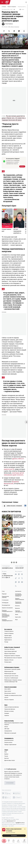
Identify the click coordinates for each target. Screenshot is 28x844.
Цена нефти (7, 689)
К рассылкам (9, 782)
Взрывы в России (8, 660)
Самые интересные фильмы (11, 707)
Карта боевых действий (10, 651)
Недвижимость (8, 738)
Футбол (6, 754)
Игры (16, 619)
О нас (3, 591)
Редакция (4, 593)
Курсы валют (7, 691)
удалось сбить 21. (18, 459)
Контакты (17, 605)
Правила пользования (7, 607)
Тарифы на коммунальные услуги (13, 695)
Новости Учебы (9, 720)
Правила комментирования (19, 599)
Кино (5, 705)
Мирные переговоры (9, 653)
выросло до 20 (9, 469)
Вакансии (17, 608)
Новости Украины (12, 6)
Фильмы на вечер (9, 711)
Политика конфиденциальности (7, 611)
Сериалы (6, 715)
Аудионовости (8, 639)
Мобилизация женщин (10, 673)
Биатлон (6, 758)
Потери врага (7, 662)
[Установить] (14, 832)
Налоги (6, 697)
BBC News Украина (13, 27)
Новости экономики (10, 687)
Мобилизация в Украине (11, 667)
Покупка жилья (8, 742)
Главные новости (8, 631)
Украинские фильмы (9, 709)
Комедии (6, 713)
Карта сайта (18, 617)
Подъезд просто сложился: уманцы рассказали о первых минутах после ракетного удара (22, 6)
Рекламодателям (6, 605)
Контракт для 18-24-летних (11, 675)
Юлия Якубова (9, 23)
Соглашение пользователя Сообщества (18, 594)
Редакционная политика (5, 597)
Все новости (8, 629)
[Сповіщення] (26, 2)
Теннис (6, 756)
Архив (16, 614)
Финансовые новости (9, 693)
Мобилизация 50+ (8, 671)
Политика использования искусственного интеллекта (5, 616)
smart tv (6, 797)
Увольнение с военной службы (12, 669)
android (6, 793)
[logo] (7, 2)
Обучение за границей (10, 733)
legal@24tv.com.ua (20, 822)
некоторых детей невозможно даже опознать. (14, 474)
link (15, 574)
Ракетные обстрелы (9, 649)
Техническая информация (18, 603)
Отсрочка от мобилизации (11, 677)
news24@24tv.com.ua (7, 568)
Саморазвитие (8, 731)
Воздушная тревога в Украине (12, 655)
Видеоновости (8, 637)
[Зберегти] (24, 31)
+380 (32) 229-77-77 (10, 821)
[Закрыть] (25, 829)
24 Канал (4, 6)
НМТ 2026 (6, 728)
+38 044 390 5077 (19, 568)
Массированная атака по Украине (13, 657)
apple (17, 793)
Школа (6, 726)
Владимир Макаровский (11, 482)
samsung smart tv (17, 797)
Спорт (6, 750)
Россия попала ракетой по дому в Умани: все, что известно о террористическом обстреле (14, 118)
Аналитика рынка (8, 740)
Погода (6, 642)
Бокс (5, 752)
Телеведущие (5, 602)
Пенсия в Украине (9, 699)
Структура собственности (18, 611)
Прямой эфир (7, 635)
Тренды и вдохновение (10, 744)
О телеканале (5, 600)
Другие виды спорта (9, 760)
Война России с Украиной (12, 647)
